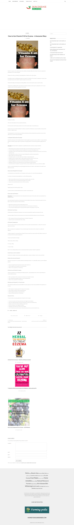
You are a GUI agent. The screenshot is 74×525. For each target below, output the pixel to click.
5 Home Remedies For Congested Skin (56, 47)
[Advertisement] (37, 18)
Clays (29, 475)
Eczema (27, 33)
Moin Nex (28, 38)
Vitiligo (46, 486)
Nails (36, 481)
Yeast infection (39, 488)
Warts (48, 486)
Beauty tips (34, 473)
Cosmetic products (34, 475)
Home (10, 1)
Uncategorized (42, 486)
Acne (27, 473)
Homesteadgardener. (35, 517)
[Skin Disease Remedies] (37, 7)
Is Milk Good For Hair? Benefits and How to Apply (58, 57)
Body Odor (44, 473)
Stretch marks (35, 486)
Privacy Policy (29, 1)
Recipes (32, 483)
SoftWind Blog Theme (40, 522)
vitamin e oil (15, 310)
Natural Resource (43, 481)
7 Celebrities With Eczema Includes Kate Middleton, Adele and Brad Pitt (22, 388)
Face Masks (22, 1)
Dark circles (40, 475)
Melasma (33, 481)
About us (35, 1)
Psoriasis (28, 483)
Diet (43, 475)
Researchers (10, 195)
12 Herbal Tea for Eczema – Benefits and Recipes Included (19, 359)
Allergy (30, 473)
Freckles (42, 478)
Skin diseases (41, 483)
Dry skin (46, 475)
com (44, 517)
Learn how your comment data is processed (28, 462)
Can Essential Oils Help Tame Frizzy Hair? (56, 52)
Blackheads (40, 473)
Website (9, 457)
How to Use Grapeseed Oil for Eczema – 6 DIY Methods (19, 427)
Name (9, 452)
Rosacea (35, 483)
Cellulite (27, 475)
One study (9, 145)
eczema (11, 310)
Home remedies (15, 1)
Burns (48, 473)
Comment (9, 443)
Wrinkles (34, 488)
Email (9, 454)
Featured (39, 478)
